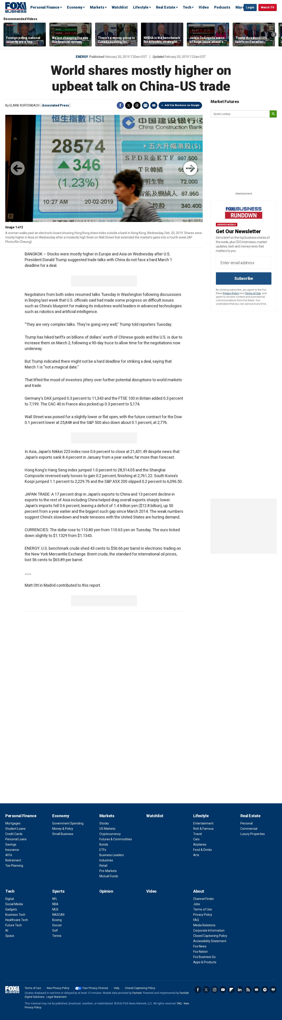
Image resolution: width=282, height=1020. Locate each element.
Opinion (106, 891)
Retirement (13, 860)
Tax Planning (14, 865)
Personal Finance (44, 7)
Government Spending (67, 823)
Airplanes (199, 844)
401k (8, 855)
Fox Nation (200, 951)
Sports (58, 891)
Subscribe (243, 278)
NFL (54, 899)
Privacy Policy (231, 293)
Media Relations (204, 925)
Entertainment (203, 823)
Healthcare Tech (16, 920)
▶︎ (190, 168)
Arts (196, 855)
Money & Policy (62, 828)
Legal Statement (56, 996)
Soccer (57, 925)
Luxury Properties (252, 834)
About (198, 891)
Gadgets (11, 909)
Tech (187, 7)
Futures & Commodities (115, 839)
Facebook (120, 105)
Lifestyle (140, 7)
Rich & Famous (203, 828)
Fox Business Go (204, 957)
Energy (82, 57)
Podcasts (222, 7)
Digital (9, 899)
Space (9, 936)
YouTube (222, 989)
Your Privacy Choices (95, 988)
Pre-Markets (108, 871)
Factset (137, 992)
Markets (97, 7)
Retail (103, 865)
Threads (137, 105)
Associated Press (55, 105)
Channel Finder (203, 899)
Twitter (128, 105)
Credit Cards (13, 834)
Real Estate (165, 7)
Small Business (62, 834)
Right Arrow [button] (273, 34)
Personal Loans (16, 839)
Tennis (56, 936)
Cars (196, 839)
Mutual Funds (108, 876)
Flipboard (231, 989)
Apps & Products (204, 962)
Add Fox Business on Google (182, 105)
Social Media (14, 904)
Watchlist (120, 7)
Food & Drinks (202, 850)
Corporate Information (208, 930)
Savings (10, 844)
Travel (197, 834)
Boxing (57, 920)
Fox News (199, 946)
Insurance (12, 850)
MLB (55, 909)
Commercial (248, 828)
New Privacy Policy (58, 988)
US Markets (107, 828)
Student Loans (15, 828)
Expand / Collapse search (239, 7)
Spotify (264, 989)
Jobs (196, 904)
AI (6, 930)
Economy (74, 7)
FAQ (196, 920)
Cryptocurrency (110, 834)
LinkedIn (239, 989)
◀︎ (18, 168)
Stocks (104, 823)
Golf (55, 930)
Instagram (214, 989)
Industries (106, 860)
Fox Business (15, 7)
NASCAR (58, 914)
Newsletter (256, 989)
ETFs (102, 850)
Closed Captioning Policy (210, 936)
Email (153, 105)
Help (116, 988)
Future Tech (13, 925)
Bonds (103, 844)
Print (145, 105)
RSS (248, 989)
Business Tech (15, 914)
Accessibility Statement (209, 941)
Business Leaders (111, 855)
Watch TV (267, 7)
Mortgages (12, 823)
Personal (246, 823)
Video (204, 7)
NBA (55, 904)
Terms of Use (253, 293)
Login (250, 7)
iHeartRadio (273, 989)
